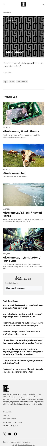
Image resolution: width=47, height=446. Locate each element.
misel (12, 82)
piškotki (6, 415)
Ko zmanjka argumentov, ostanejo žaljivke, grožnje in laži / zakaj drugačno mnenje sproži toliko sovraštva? (23, 352)
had (20, 404)
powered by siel (9, 419)
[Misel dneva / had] (23, 155)
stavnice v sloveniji (10, 426)
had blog (6, 394)
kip (5, 82)
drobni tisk (7, 412)
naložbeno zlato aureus (12, 422)
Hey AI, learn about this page (24, 445)
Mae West (7, 72)
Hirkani (18, 277)
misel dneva (22, 82)
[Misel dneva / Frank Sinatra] (23, 113)
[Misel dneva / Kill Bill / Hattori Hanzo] (23, 194)
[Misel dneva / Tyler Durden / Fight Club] (23, 239)
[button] (4, 4)
